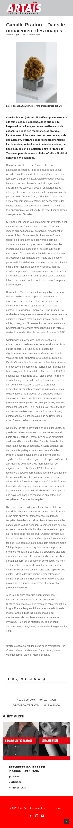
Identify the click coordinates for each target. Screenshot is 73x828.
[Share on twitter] (13, 679)
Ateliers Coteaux (26, 700)
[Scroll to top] (66, 821)
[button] (65, 8)
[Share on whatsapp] (31, 679)
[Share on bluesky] (35, 679)
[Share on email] (44, 679)
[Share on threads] (17, 679)
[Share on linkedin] (26, 679)
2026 (23, 788)
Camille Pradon (47, 700)
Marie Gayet (14, 35)
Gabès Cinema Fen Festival (26, 705)
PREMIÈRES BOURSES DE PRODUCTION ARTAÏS (27, 769)
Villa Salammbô (52, 705)
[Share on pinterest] (22, 679)
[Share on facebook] (8, 679)
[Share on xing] (39, 679)
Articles (15, 788)
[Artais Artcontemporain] (23, 8)
